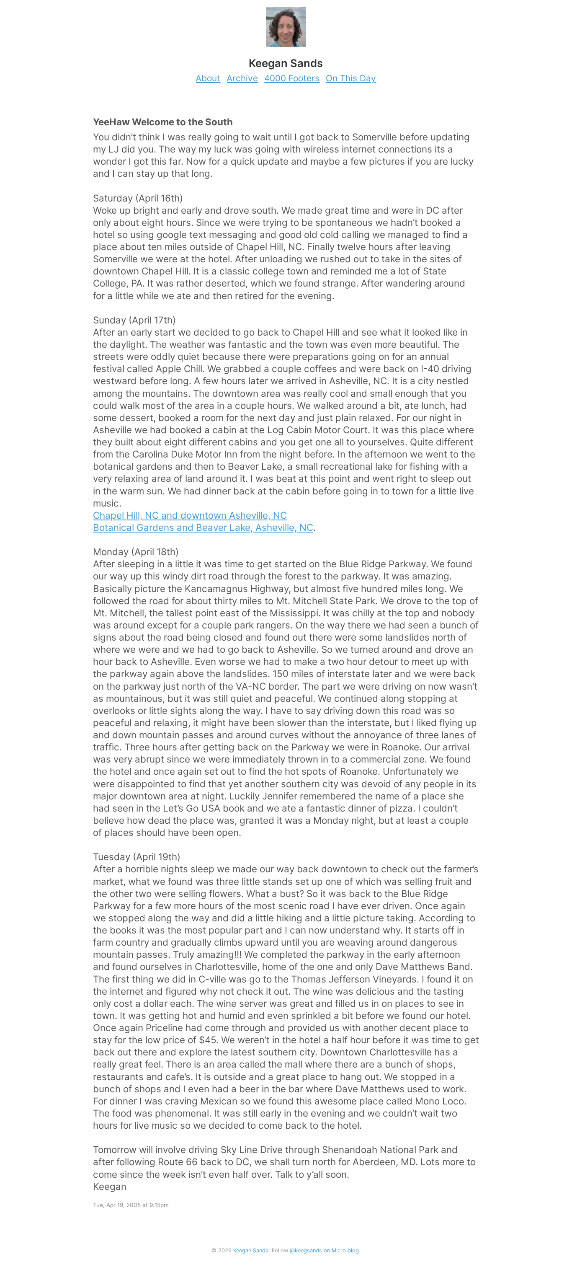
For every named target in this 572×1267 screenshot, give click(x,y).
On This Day (351, 78)
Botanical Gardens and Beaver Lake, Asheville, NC (203, 527)
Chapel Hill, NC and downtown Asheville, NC (190, 515)
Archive (242, 78)
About (208, 78)
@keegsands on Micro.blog (324, 1250)
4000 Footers (291, 78)
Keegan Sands (250, 1250)
